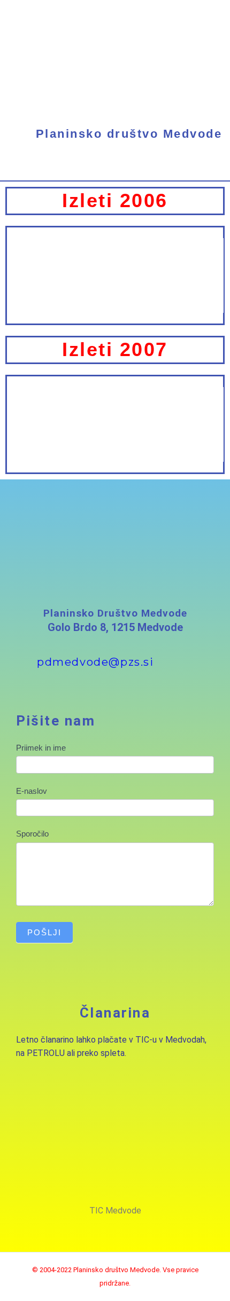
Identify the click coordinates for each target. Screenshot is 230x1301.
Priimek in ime (41, 747)
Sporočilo (32, 833)
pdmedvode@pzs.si (95, 662)
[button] (115, 170)
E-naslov (31, 790)
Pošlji (44, 932)
